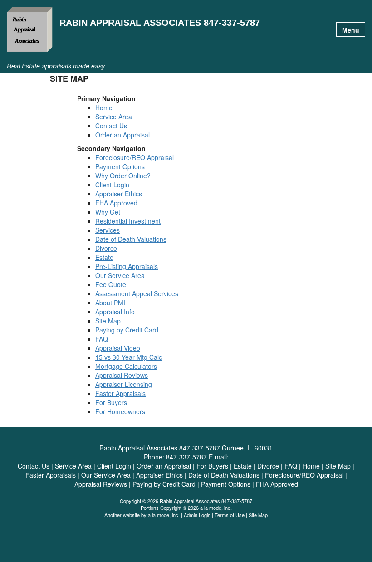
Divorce (106, 248)
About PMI (110, 302)
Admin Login (197, 514)
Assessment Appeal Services (136, 293)
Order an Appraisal (122, 134)
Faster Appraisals (120, 393)
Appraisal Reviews (121, 375)
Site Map (108, 320)
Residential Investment (128, 220)
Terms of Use (230, 514)
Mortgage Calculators (126, 366)
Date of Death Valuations (130, 239)
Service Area (113, 116)
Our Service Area (120, 275)
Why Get (107, 211)
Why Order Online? (123, 175)
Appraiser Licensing (123, 384)
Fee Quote (110, 284)
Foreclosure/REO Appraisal (134, 157)
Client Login (112, 184)
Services (107, 230)
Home (104, 107)
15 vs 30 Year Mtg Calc (128, 357)
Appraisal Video (117, 347)
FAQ (101, 338)
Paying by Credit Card (126, 329)
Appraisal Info (115, 311)
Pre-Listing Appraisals (126, 266)
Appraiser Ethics (118, 193)
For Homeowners (120, 411)
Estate (104, 257)
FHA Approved (116, 202)
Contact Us (111, 125)
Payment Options (120, 166)
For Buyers (111, 402)
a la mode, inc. (164, 514)
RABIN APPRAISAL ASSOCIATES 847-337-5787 (159, 23)
